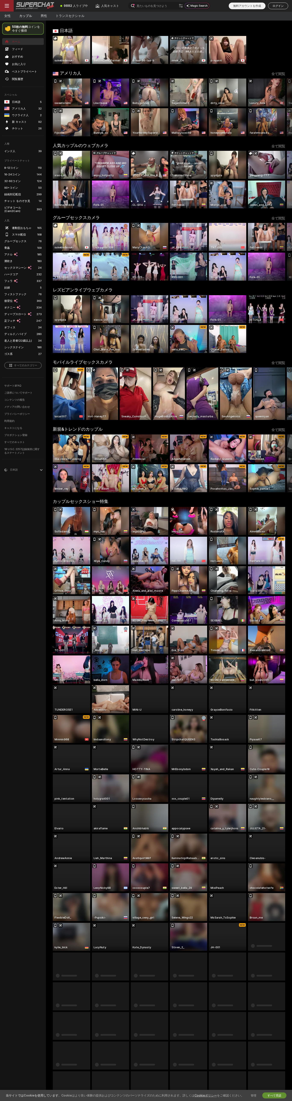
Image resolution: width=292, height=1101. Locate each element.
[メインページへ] (35, 6)
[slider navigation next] (281, 107)
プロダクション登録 (15, 435)
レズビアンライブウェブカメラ (83, 289)
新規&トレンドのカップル (78, 429)
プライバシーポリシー (17, 413)
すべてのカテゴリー (25, 365)
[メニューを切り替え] (7, 6)
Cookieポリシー (206, 1095)
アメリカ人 (70, 73)
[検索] (181, 6)
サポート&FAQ (12, 385)
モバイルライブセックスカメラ (83, 362)
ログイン (278, 5)
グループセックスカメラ (76, 217)
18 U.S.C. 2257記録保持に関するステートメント (22, 451)
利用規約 (9, 420)
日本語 (66, 30)
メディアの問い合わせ (17, 406)
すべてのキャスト (14, 442)
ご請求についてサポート (18, 392)
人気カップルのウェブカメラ (80, 145)
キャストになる (13, 428)
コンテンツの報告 (14, 399)
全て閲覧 (278, 74)
